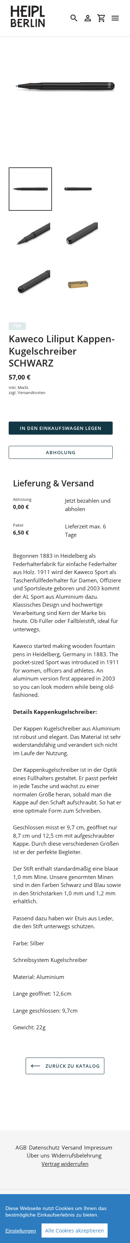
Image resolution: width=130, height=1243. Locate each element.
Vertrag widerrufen (65, 1163)
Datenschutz (44, 1147)
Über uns (38, 1155)
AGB (21, 1147)
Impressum (98, 1147)
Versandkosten (32, 392)
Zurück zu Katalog (72, 1066)
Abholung (60, 452)
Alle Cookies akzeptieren (74, 1230)
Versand (72, 1147)
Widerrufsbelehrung (76, 1155)
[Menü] (115, 18)
